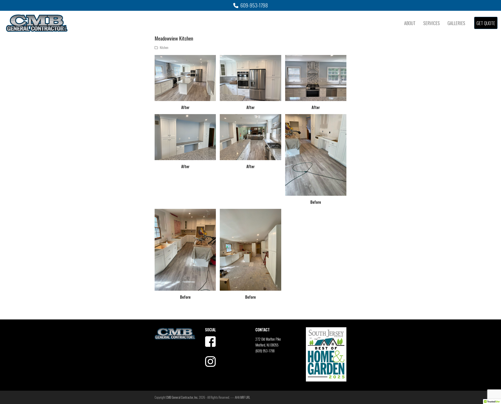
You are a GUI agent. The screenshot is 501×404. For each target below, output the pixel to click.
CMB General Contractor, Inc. (182, 397)
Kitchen (164, 47)
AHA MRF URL (242, 397)
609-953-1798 (254, 5)
